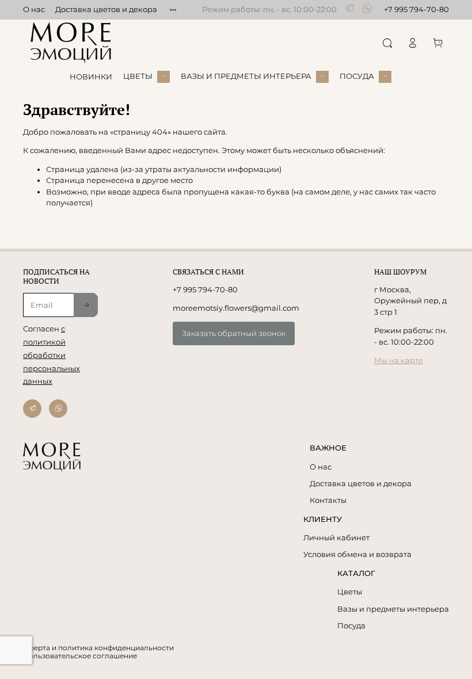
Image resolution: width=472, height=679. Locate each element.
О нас (34, 9)
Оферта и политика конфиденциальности (98, 648)
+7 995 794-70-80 (416, 9)
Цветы (349, 591)
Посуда (351, 625)
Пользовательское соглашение (80, 656)
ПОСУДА (357, 76)
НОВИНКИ (91, 76)
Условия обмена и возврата (357, 554)
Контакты (328, 500)
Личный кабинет (336, 537)
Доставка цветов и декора (106, 9)
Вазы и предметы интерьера (393, 608)
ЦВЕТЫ (138, 76)
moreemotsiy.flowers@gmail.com (236, 307)
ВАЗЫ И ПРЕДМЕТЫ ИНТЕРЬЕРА (246, 76)
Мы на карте (398, 360)
